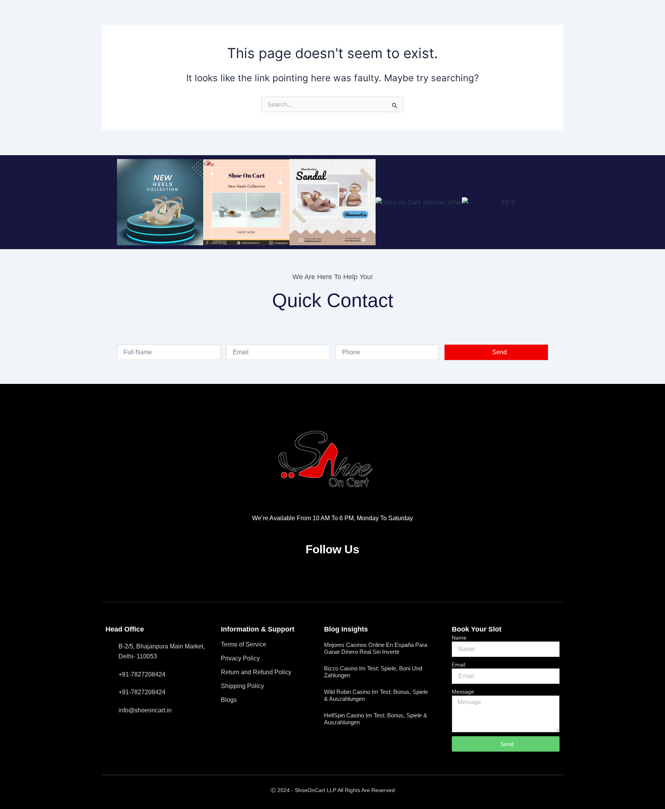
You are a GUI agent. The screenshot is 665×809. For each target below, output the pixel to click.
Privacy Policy (240, 658)
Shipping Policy (242, 686)
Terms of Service (243, 644)
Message (463, 691)
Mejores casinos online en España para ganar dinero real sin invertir (375, 648)
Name (459, 638)
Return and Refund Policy (256, 672)
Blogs (229, 700)
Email (458, 665)
